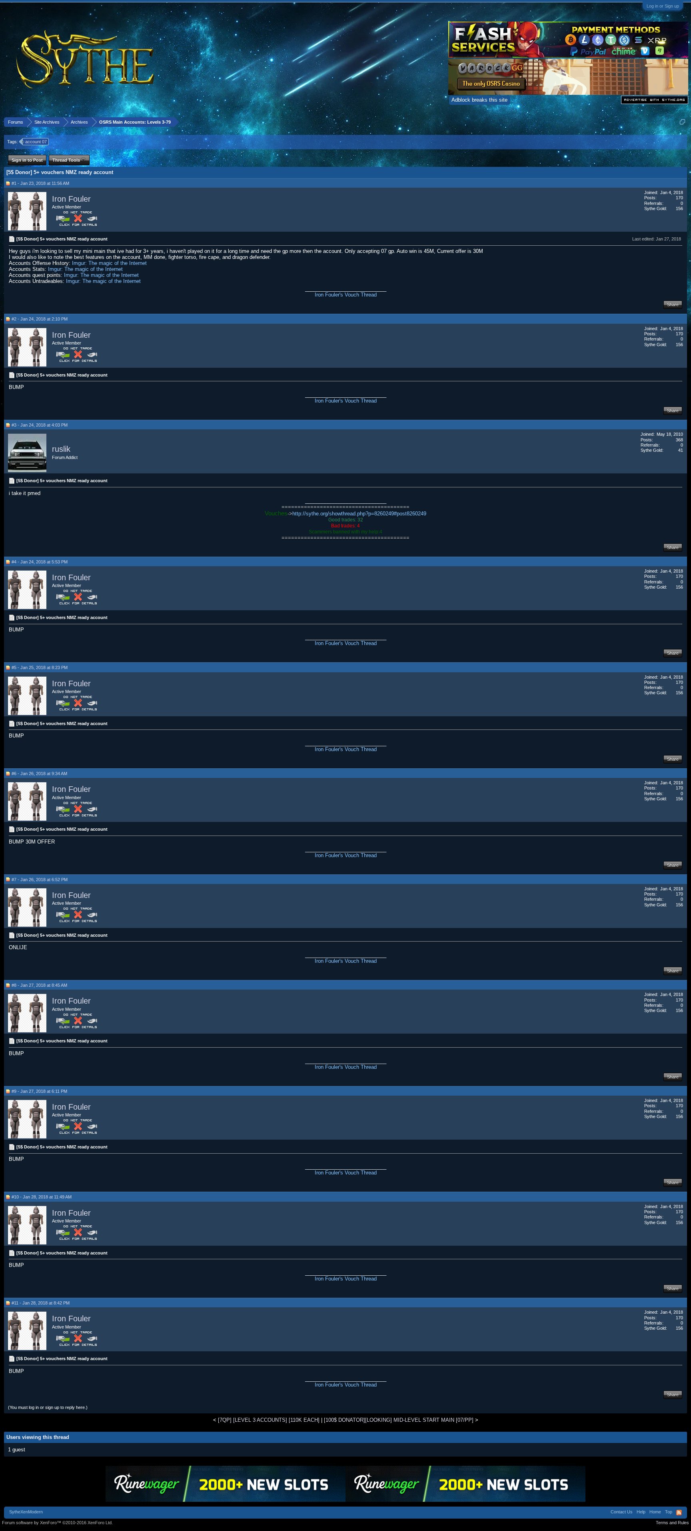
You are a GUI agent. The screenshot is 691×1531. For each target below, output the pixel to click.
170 (679, 197)
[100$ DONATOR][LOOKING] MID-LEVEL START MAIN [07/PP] (398, 1420)
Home (655, 1511)
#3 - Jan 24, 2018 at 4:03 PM (40, 425)
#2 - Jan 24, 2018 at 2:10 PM (40, 319)
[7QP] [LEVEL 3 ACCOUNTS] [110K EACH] (269, 1420)
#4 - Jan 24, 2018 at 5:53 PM (40, 561)
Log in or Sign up (663, 6)
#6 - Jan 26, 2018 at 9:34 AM (39, 773)
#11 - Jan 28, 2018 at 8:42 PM (41, 1303)
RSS (679, 1512)
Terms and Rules (672, 1522)
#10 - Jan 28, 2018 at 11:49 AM (42, 1196)
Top (668, 1511)
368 (679, 439)
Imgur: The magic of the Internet (109, 263)
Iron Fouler (71, 198)
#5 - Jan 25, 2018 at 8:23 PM (40, 667)
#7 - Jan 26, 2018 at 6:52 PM (40, 879)
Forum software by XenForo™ (57, 1522)
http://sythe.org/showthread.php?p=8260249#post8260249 (359, 514)
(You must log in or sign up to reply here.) (48, 1407)
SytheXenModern (26, 1511)
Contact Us (622, 1511)
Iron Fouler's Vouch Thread (346, 295)
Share (673, 304)
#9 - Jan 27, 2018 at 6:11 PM (39, 1091)
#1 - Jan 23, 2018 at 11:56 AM (40, 183)
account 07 (36, 141)
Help (641, 1511)
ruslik (61, 449)
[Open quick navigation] (682, 121)
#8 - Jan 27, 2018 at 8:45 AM (39, 985)
